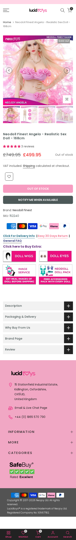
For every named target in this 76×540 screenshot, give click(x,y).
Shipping (29, 166)
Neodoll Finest (22, 210)
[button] (12, 146)
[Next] (67, 70)
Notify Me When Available (38, 200)
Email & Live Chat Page (30, 408)
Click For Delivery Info (19, 236)
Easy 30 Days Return (53, 236)
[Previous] (9, 70)
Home (7, 22)
